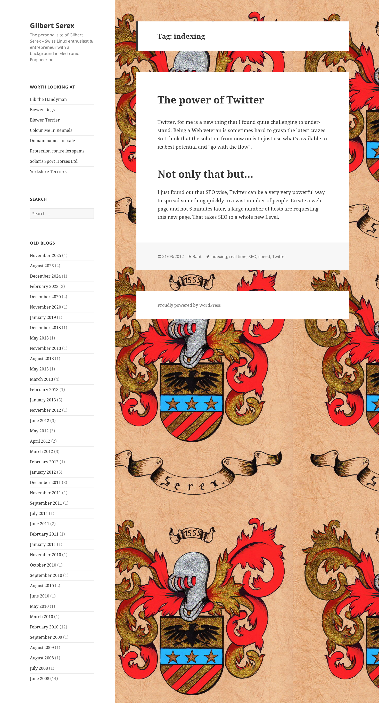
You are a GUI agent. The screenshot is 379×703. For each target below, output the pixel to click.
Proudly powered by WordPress (189, 305)
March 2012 (41, 451)
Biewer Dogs (42, 109)
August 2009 (42, 647)
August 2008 (42, 658)
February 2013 (44, 389)
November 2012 (45, 410)
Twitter (279, 256)
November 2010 (45, 554)
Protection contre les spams (57, 151)
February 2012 (44, 462)
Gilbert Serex (52, 25)
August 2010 (42, 585)
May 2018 (39, 338)
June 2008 (39, 678)
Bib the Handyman (48, 99)
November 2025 (45, 255)
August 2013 (42, 358)
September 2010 (46, 575)
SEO (252, 256)
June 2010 (39, 596)
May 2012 (39, 431)
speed (264, 256)
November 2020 (45, 307)
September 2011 (46, 503)
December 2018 (45, 327)
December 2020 (45, 297)
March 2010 (41, 616)
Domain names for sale (52, 140)
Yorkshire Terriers (48, 171)
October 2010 (43, 565)
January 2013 (43, 400)
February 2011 (44, 534)
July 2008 (39, 668)
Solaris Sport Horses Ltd (54, 161)
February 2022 (44, 286)
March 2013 (41, 379)
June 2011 (39, 524)
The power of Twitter (211, 99)
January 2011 (43, 544)
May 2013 (39, 369)
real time (237, 256)
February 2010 (44, 627)
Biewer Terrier (45, 120)
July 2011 (39, 513)
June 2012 (39, 420)
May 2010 (39, 606)
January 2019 (43, 317)
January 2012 (43, 472)
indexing (218, 256)
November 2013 (45, 348)
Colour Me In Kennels (51, 130)
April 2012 (40, 441)
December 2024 (45, 276)
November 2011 (45, 493)
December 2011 (45, 482)
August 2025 (42, 266)
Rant (197, 256)
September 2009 (46, 637)
